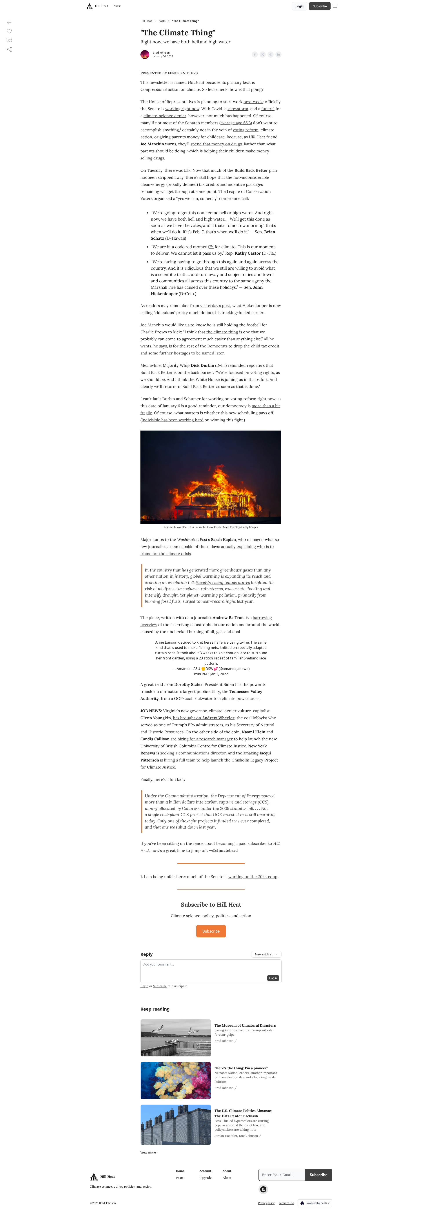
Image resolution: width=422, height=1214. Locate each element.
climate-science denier (165, 115)
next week (253, 101)
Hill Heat (146, 21)
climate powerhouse (241, 698)
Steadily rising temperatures (223, 582)
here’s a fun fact (169, 779)
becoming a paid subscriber (241, 843)
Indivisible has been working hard (173, 419)
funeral (268, 108)
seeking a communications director (193, 753)
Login (300, 6)
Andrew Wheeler (218, 717)
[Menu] (335, 5)
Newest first (264, 954)
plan (272, 170)
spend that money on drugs (216, 143)
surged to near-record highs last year (218, 601)
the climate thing (222, 331)
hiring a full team (179, 760)
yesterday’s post (215, 305)
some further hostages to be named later (186, 353)
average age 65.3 (235, 122)
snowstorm (237, 108)
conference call (233, 198)
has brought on (187, 717)
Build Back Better (251, 170)
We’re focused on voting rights (245, 372)
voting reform (245, 129)
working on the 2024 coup (252, 876)
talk (187, 170)
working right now (182, 108)
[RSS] (263, 1189)
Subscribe (320, 6)
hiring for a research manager (205, 738)
